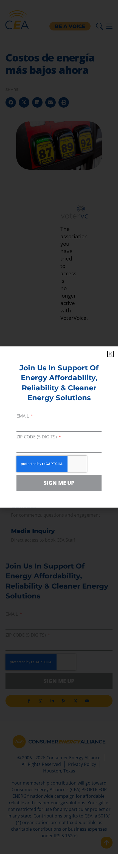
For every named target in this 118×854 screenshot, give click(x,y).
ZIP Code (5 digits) (37, 437)
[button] (110, 354)
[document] (59, 427)
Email (23, 416)
